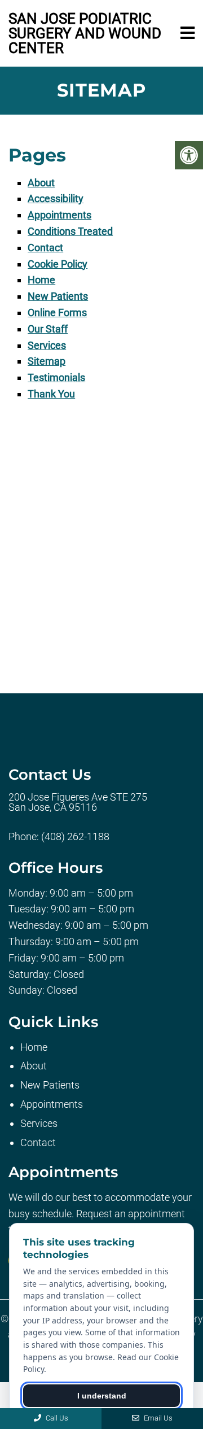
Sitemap (46, 361)
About (41, 183)
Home (41, 280)
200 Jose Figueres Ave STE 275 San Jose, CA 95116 (77, 802)
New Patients (58, 296)
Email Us (157, 1418)
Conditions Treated (70, 231)
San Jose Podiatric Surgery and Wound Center (84, 33)
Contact (45, 248)
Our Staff (48, 329)
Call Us (56, 1418)
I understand (101, 1395)
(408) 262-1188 (75, 837)
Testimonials (56, 377)
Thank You (51, 394)
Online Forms (57, 312)
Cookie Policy (57, 264)
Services (47, 345)
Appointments (59, 215)
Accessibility (55, 198)
